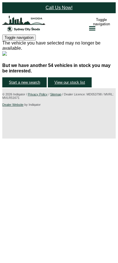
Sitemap (55, 94)
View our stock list (69, 82)
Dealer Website (12, 104)
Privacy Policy (38, 94)
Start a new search (24, 82)
